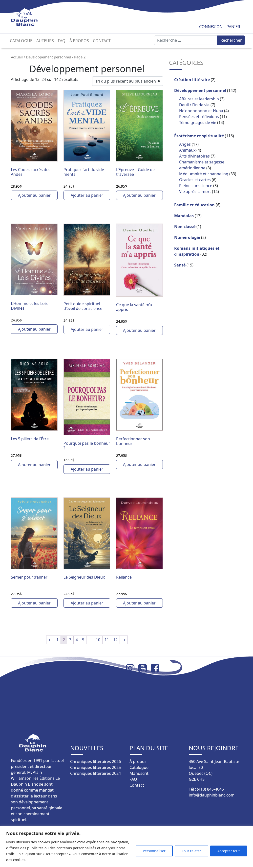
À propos (79, 40)
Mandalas (184, 215)
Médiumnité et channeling (203, 174)
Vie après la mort (195, 191)
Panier (233, 26)
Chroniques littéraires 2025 (95, 767)
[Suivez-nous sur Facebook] (157, 668)
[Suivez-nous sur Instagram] (132, 668)
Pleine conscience (195, 185)
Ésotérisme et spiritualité (199, 136)
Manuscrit (138, 773)
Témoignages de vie (197, 122)
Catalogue (21, 40)
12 (115, 639)
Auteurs (45, 40)
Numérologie (187, 237)
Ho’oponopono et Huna (201, 110)
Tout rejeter (191, 851)
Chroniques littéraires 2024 (95, 773)
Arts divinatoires (194, 156)
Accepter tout (228, 851)
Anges (185, 144)
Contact (102, 40)
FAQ (61, 40)
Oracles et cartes (195, 179)
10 (98, 639)
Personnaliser (154, 851)
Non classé (184, 226)
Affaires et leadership (199, 99)
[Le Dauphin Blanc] (30, 16)
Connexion (211, 26)
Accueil (17, 56)
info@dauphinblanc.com (211, 795)
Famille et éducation (194, 205)
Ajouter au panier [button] (34, 195)
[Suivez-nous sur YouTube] (144, 668)
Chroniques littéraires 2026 (95, 761)
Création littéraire (192, 79)
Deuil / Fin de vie (194, 104)
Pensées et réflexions (199, 116)
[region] (126, 846)
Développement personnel (48, 56)
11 (107, 639)
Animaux (187, 150)
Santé (180, 265)
